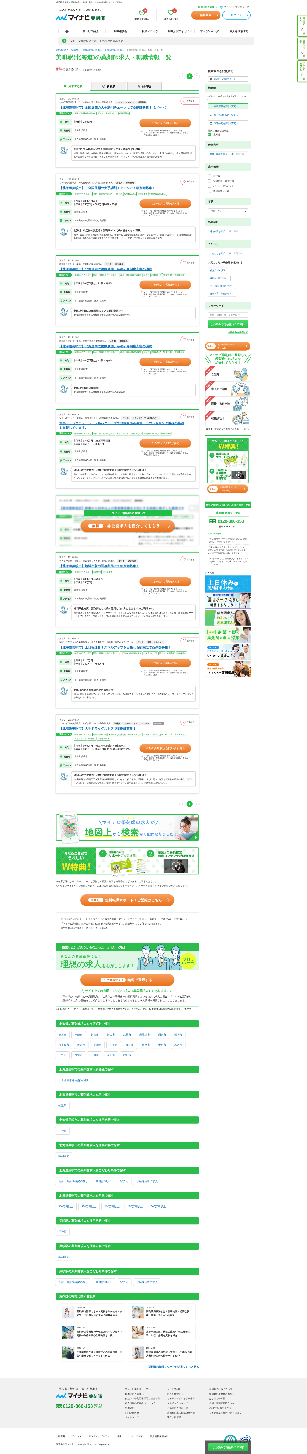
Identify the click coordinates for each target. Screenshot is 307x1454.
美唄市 (97, 1044)
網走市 (162, 1034)
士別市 (162, 1044)
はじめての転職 (217, 1398)
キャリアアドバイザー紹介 (181, 1398)
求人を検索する (239, 31)
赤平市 (130, 1044)
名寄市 (178, 1044)
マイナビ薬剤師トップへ (137, 1389)
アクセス (77, 1436)
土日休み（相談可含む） (222, 286)
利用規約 (129, 1408)
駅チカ (124, 1181)
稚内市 (81, 1044)
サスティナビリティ (99, 1436)
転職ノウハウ (150, 31)
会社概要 (60, 1436)
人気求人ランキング (177, 1403)
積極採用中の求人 (147, 1181)
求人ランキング (209, 31)
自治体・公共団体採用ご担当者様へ (143, 1398)
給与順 (146, 86)
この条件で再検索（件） (228, 324)
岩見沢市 (144, 1034)
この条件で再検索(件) (228, 1447)
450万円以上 (135, 1206)
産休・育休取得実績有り (73, 1181)
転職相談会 (120, 31)
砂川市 (127, 1055)
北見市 (127, 1034)
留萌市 (178, 1034)
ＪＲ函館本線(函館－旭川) (74, 1080)
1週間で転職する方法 (220, 1408)
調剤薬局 (63, 1155)
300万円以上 (65, 1206)
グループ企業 (136, 1436)
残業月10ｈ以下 (217, 270)
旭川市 (62, 1034)
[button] (190, 101)
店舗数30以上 (104, 1181)
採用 (119, 1436)
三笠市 (62, 1055)
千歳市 (95, 1055)
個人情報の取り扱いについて (140, 1403)
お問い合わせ (132, 1412)
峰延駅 (62, 1105)
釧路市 (95, 1034)
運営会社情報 (174, 1417)
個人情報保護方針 (159, 1436)
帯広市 (111, 1034)
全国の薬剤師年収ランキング (224, 1403)
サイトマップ (132, 1417)
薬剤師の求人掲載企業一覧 (181, 1412)
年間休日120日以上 (219, 278)
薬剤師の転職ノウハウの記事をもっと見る (173, 1366)
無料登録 (205, 15)
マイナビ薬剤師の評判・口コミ (225, 1412)
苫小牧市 (63, 1044)
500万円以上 (158, 1206)
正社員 (62, 1130)
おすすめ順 (75, 86)
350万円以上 (89, 1206)
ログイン (236, 15)
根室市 (79, 1055)
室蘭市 (79, 1034)
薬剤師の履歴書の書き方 (222, 1394)
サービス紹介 (91, 31)
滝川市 (111, 1055)
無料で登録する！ (129, 980)
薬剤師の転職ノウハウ (220, 1389)
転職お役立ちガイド (180, 31)
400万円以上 (112, 1206)
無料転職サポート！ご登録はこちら (126, 900)
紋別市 (146, 1044)
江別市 (114, 1044)
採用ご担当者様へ (207, 7)
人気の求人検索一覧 (177, 1408)
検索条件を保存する (238, 332)
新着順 (111, 86)
